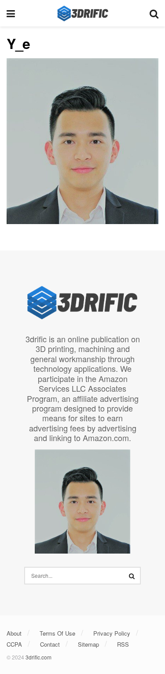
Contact (50, 644)
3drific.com (38, 657)
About (14, 633)
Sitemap (88, 644)
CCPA (14, 644)
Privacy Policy (111, 633)
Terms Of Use (57, 633)
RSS (123, 644)
